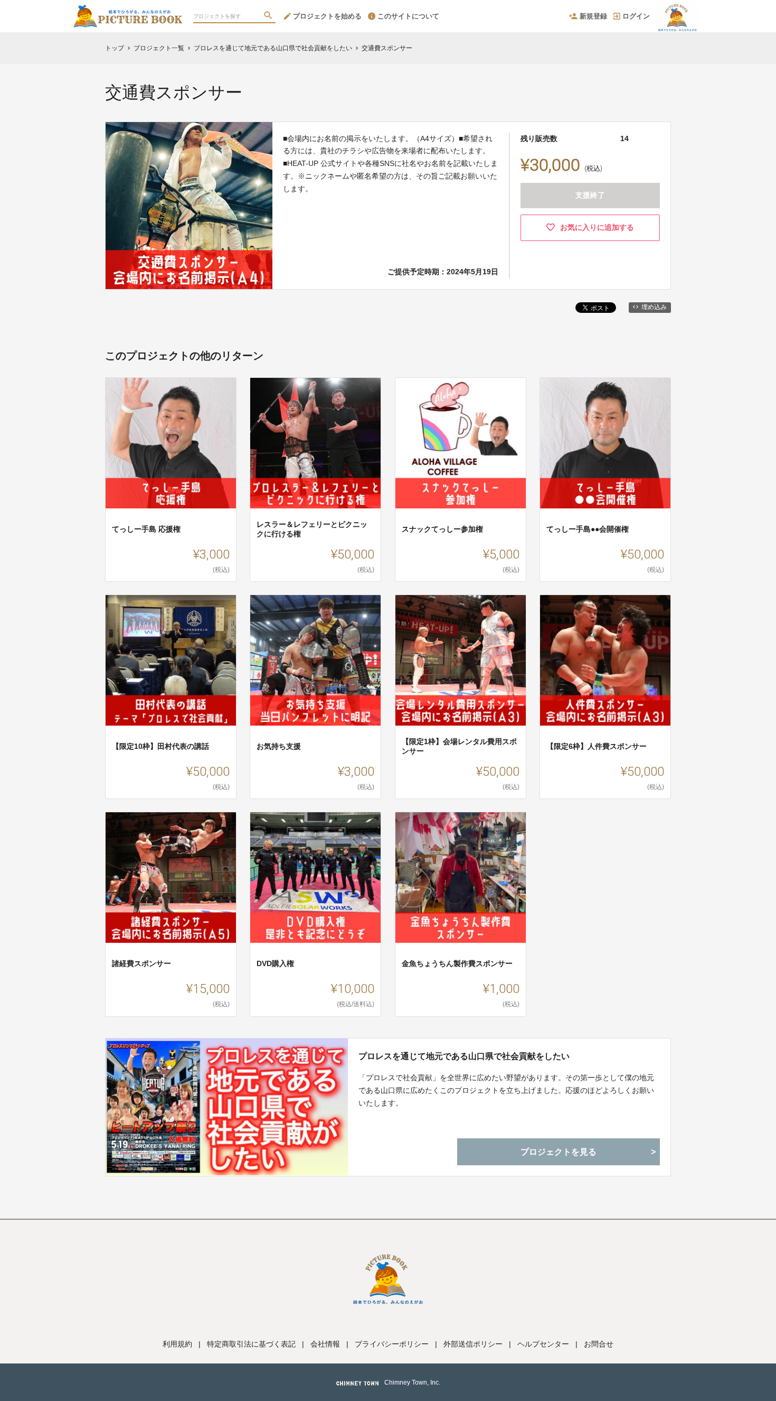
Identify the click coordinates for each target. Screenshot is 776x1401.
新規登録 (593, 16)
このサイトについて (408, 16)
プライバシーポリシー (392, 1344)
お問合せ (598, 1344)
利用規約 (177, 1344)
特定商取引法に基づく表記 (251, 1344)
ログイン (636, 16)
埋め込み (654, 307)
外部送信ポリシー (473, 1344)
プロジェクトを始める (327, 16)
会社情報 (325, 1344)
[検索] (269, 16)
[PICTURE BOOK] (128, 10)
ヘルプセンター (543, 1344)
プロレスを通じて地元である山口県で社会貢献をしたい (464, 1056)
